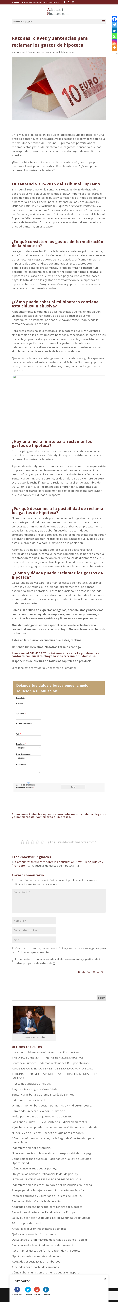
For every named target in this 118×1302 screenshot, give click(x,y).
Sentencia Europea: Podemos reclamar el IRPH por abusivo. (50, 1063)
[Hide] (117, 53)
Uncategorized (51, 52)
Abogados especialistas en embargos (36, 1261)
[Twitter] (114, 25)
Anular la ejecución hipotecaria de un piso (39, 1229)
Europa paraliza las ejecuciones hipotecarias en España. (48, 1190)
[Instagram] (114, 42)
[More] (114, 48)
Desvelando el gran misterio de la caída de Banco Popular (49, 1239)
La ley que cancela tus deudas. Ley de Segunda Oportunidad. (51, 1218)
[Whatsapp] (114, 36)
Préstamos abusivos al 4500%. (31, 1083)
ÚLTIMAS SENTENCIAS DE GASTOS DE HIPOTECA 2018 (47, 1179)
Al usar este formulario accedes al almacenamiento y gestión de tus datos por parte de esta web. (59, 961)
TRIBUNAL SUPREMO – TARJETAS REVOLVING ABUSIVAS (47, 1057)
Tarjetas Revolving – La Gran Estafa (35, 1089)
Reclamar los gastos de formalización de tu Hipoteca (46, 1250)
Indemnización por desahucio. (31, 1148)
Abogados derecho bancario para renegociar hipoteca (47, 1207)
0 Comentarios (67, 52)
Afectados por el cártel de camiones (35, 1267)
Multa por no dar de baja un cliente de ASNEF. (42, 1116)
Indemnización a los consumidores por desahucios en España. (52, 1185)
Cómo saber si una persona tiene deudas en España (46, 1272)
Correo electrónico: (24, 723)
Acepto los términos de (25, 786)
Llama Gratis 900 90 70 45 (25, 2)
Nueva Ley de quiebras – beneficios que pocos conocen (48, 1133)
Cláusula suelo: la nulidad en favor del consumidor (45, 1245)
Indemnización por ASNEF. (29, 1100)
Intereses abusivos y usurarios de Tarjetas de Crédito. (47, 1196)
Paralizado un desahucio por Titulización (38, 1111)
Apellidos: (21, 713)
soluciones (20, 52)
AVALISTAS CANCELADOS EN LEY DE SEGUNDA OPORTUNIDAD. (52, 1068)
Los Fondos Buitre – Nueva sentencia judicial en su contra (49, 1122)
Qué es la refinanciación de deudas (34, 1234)
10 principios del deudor (28, 1223)
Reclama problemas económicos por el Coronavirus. (46, 1052)
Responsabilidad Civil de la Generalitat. (37, 1201)
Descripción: (21, 764)
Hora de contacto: (23, 754)
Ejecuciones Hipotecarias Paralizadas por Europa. (44, 1212)
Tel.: (18, 734)
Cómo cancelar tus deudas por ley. (34, 1168)
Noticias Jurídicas (36, 52)
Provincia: (21, 744)
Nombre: (20, 703)
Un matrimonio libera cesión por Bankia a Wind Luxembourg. (52, 1105)
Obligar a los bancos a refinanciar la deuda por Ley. (45, 1174)
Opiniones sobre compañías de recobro (37, 1256)
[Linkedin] (114, 30)
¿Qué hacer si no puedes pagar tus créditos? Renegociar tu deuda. (55, 1127)
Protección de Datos (25, 787)
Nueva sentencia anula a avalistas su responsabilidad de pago (52, 1153)
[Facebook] (114, 19)
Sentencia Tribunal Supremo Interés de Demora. (43, 1094)
